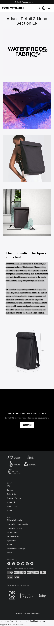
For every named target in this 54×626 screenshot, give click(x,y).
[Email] (32, 563)
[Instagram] (27, 563)
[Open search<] (39, 8)
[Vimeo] (18, 563)
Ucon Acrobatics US (33, 613)
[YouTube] (14, 563)
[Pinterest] (23, 563)
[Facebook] (9, 563)
